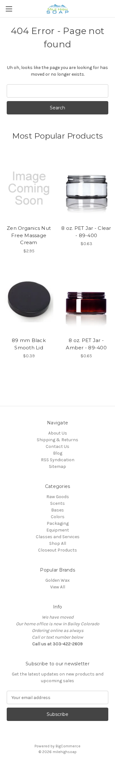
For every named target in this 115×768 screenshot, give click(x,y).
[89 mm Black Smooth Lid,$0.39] (28, 301)
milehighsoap (65, 752)
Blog (57, 453)
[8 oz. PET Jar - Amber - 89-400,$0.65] (86, 301)
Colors (58, 516)
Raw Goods (57, 496)
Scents (57, 503)
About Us (57, 433)
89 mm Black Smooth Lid (29, 344)
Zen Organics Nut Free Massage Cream (29, 235)
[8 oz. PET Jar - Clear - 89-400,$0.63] (86, 188)
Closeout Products (57, 550)
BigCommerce (68, 746)
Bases (57, 510)
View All (57, 587)
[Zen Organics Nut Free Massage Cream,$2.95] (28, 188)
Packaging (58, 523)
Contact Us (57, 446)
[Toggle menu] (9, 8)
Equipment (57, 530)
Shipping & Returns (57, 439)
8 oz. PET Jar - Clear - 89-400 (86, 231)
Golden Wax (57, 580)
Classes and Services (58, 536)
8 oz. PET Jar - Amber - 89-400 (86, 344)
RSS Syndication (57, 460)
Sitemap (57, 466)
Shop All (57, 543)
